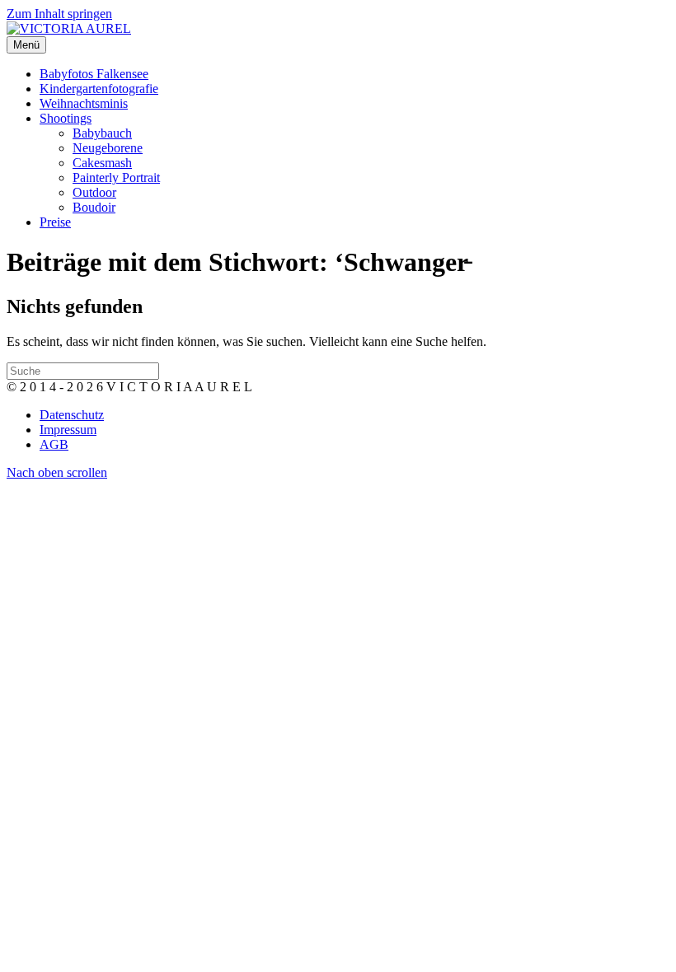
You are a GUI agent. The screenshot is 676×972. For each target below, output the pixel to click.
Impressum (68, 430)
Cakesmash (102, 163)
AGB (54, 444)
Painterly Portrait (116, 178)
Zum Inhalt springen (59, 14)
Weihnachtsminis (84, 103)
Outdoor (94, 192)
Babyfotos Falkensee (94, 74)
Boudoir (94, 207)
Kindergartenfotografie (99, 89)
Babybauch (102, 133)
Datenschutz (72, 415)
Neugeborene (108, 148)
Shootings (66, 118)
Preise (55, 222)
